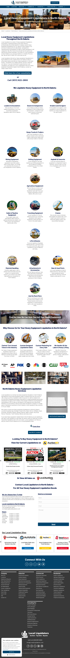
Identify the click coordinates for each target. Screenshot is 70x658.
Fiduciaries (29, 612)
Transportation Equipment (42, 582)
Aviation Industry (22, 577)
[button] (12, 654)
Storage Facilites (31, 616)
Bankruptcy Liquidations (59, 586)
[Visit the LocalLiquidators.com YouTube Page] (39, 564)
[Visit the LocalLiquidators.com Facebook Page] (27, 564)
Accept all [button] (11, 651)
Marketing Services (5, 582)
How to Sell (3, 593)
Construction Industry (24, 575)
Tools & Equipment (58, 592)
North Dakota (14, 30)
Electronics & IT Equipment (25, 582)
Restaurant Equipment (41, 575)
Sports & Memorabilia (58, 582)
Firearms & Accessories (59, 597)
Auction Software (5, 584)
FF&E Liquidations (40, 579)
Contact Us (3, 597)
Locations (7, 30)
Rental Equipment (40, 597)
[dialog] (11, 647)
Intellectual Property (23, 592)
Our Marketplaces (5, 586)
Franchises (29, 627)
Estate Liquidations (58, 575)
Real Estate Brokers (32, 614)
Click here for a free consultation (18, 73)
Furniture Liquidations (59, 588)
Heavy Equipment (23, 579)
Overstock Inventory (40, 584)
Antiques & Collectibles (59, 579)
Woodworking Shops (41, 593)
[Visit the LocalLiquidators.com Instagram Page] (31, 564)
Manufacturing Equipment (24, 581)
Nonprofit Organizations (32, 621)
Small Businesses (31, 619)
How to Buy (3, 592)
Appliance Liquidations (59, 590)
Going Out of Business (32, 625)
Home (2, 30)
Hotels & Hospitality (23, 590)
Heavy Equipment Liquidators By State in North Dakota (31, 30)
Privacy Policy (5, 649)
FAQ (2, 595)
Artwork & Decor (57, 584)
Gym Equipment (39, 590)
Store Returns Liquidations (42, 586)
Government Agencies (32, 623)
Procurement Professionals (33, 610)
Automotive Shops (40, 592)
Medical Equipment (23, 584)
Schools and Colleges (41, 595)
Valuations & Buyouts (6, 579)
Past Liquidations (5, 590)
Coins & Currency (57, 593)
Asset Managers (31, 608)
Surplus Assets (22, 595)
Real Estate (21, 597)
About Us (3, 575)
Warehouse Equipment (41, 581)
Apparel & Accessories (59, 595)
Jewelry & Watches (58, 581)
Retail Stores (39, 588)
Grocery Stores (22, 593)
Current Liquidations (5, 588)
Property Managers (31, 604)
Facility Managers (31, 606)
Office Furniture (39, 577)
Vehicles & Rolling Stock (59, 577)
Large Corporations (31, 617)
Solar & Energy (22, 586)
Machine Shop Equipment (24, 588)
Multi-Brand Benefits (6, 581)
